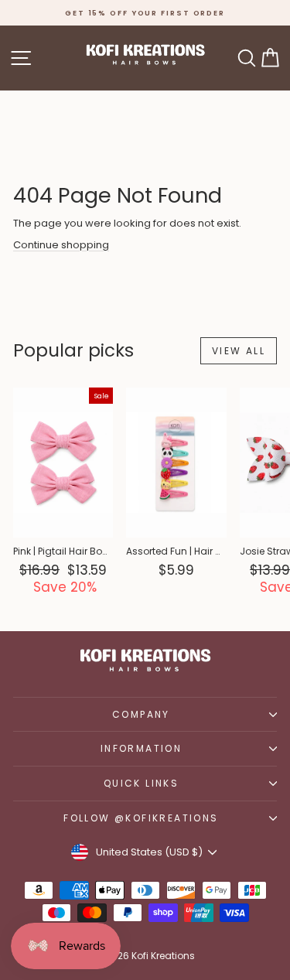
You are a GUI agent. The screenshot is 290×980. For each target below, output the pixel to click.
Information (141, 748)
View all (238, 350)
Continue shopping (61, 244)
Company (141, 714)
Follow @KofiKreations (140, 818)
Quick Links (141, 783)
